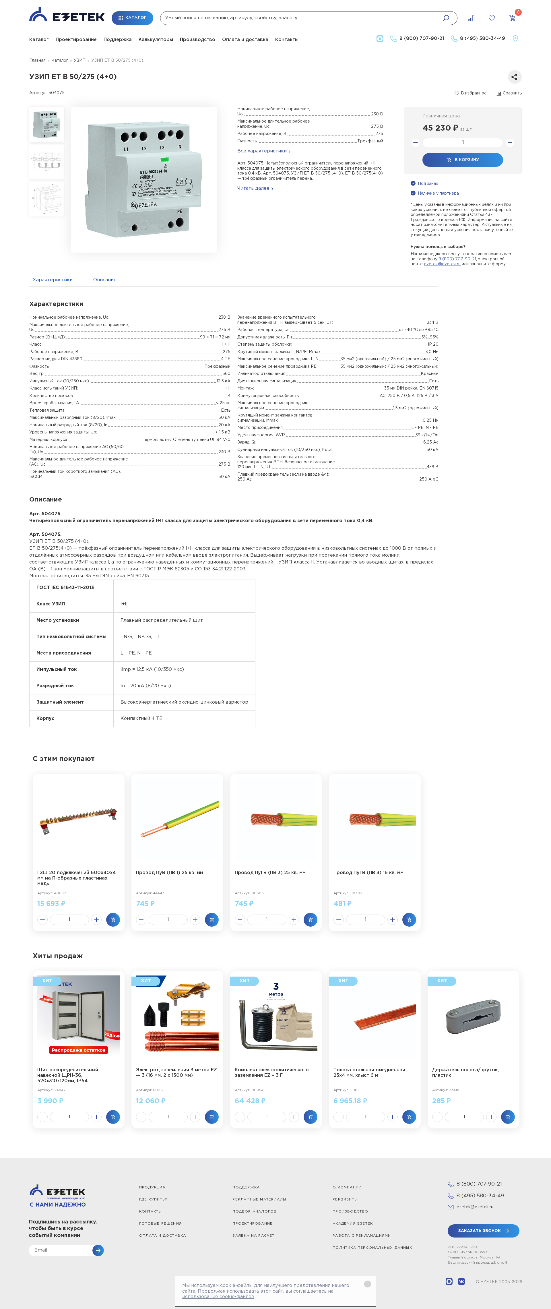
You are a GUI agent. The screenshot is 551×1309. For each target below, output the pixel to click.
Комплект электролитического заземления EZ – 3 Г (272, 1073)
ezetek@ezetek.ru (442, 264)
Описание (105, 280)
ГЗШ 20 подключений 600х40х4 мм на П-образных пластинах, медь (76, 878)
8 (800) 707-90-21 (457, 259)
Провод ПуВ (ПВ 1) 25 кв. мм (169, 873)
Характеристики (53, 280)
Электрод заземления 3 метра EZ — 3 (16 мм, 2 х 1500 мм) (176, 1073)
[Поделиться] (515, 77)
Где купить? (153, 1199)
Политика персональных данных (372, 1247)
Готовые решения (160, 1223)
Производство (197, 40)
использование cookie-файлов (218, 1297)
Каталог (39, 40)
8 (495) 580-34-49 (480, 1196)
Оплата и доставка (245, 40)
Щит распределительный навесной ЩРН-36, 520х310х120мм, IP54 (67, 1075)
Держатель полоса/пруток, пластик (465, 1073)
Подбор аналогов (254, 1211)
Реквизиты (345, 1199)
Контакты (286, 40)
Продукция (152, 1187)
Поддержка (118, 40)
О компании (347, 1187)
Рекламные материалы (259, 1199)
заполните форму (488, 264)
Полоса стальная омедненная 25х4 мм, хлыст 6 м (369, 1073)
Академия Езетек (353, 1223)
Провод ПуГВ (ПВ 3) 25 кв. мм (270, 873)
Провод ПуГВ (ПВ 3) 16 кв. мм (368, 873)
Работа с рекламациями (362, 1235)
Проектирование (76, 40)
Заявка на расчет (253, 1235)
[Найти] (446, 18)
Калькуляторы (156, 40)
